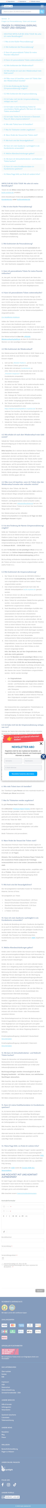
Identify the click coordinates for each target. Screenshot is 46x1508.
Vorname (8, 761)
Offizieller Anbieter (35, 1)
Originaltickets (11, 1)
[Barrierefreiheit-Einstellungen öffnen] (43, 756)
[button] (23, 774)
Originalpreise (22, 1)
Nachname (29, 761)
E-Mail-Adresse (10, 767)
